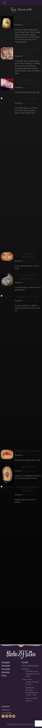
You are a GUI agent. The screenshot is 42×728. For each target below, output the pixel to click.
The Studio (6, 666)
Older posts (6, 641)
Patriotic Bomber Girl (28, 82)
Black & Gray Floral (28, 19)
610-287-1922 (33, 666)
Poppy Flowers (28, 451)
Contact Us (6, 710)
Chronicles (6, 672)
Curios (4, 675)
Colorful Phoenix (28, 255)
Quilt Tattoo (28, 297)
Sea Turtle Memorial (28, 277)
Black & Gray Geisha (28, 50)
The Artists (6, 669)
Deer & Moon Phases (28, 489)
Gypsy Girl (28, 99)
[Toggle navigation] (4, 3)
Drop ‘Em (28, 467)
